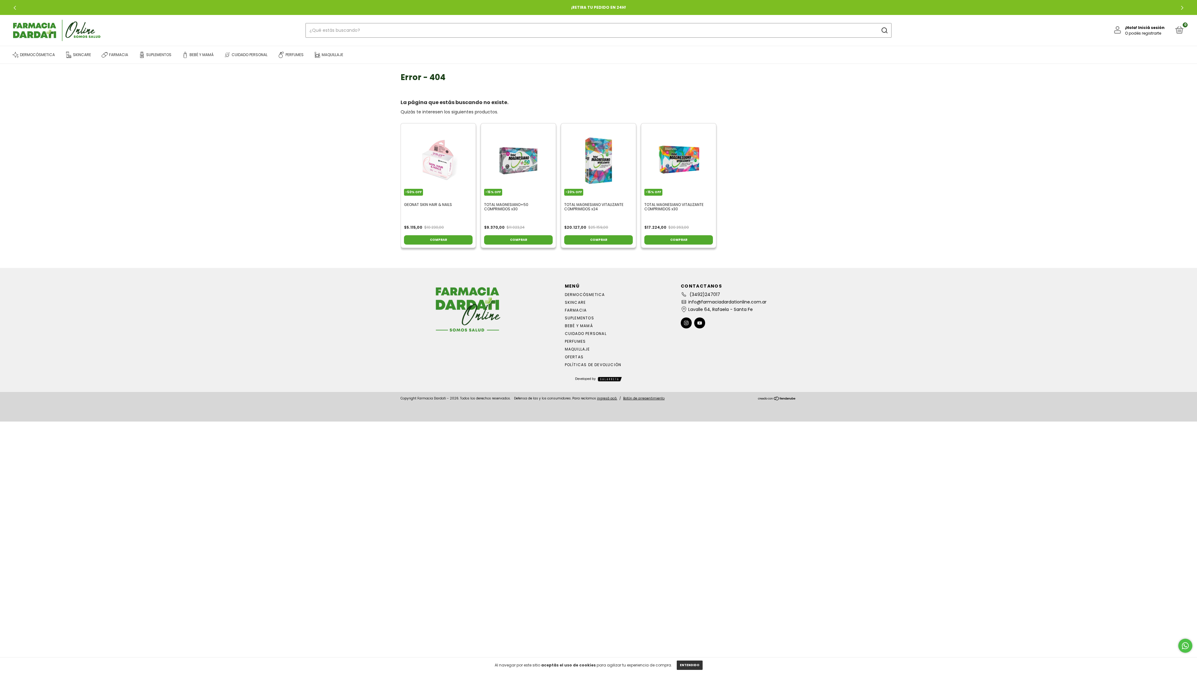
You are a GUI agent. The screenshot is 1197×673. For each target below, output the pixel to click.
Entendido (689, 665)
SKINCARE (575, 302)
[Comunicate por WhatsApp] (1185, 646)
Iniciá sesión (1151, 27)
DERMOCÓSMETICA (585, 294)
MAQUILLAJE (577, 349)
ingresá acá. (607, 398)
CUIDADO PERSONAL (586, 333)
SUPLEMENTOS (579, 318)
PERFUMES (575, 341)
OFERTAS (574, 357)
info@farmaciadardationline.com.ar (727, 302)
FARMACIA (576, 310)
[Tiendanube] (776, 399)
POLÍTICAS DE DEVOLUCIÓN (593, 364)
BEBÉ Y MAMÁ (579, 325)
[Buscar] (884, 30)
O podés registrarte (1143, 33)
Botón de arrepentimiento (644, 398)
